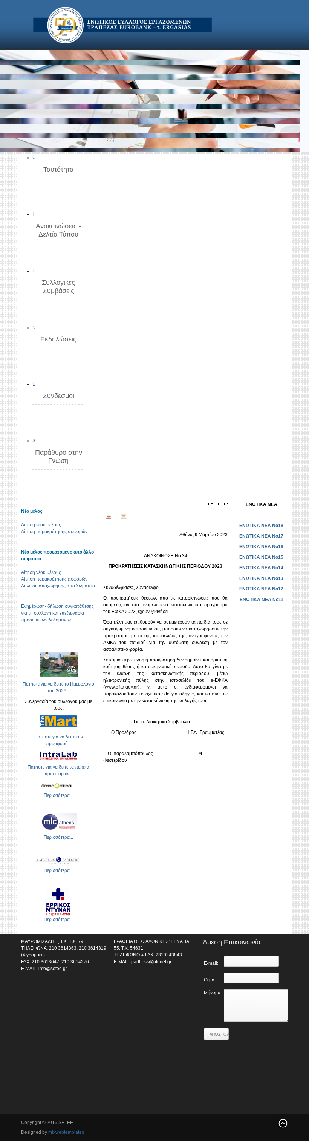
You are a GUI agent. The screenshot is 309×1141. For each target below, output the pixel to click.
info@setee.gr (52, 968)
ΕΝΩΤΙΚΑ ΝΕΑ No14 (261, 567)
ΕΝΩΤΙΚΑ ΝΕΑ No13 (261, 578)
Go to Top (282, 1123)
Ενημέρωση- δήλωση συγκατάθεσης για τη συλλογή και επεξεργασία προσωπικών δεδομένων (57, 613)
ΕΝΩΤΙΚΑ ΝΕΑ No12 (261, 589)
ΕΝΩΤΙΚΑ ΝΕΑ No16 (261, 546)
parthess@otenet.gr (151, 961)
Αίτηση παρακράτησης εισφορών (54, 531)
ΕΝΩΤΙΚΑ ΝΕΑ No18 (261, 525)
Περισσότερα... (58, 795)
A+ (211, 504)
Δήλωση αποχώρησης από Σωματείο (58, 586)
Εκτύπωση (109, 516)
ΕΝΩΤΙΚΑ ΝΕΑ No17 (261, 536)
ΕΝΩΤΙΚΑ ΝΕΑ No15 (261, 557)
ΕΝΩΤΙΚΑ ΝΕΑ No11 (261, 599)
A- (225, 504)
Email (124, 516)
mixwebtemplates (66, 1132)
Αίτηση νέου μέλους (41, 524)
